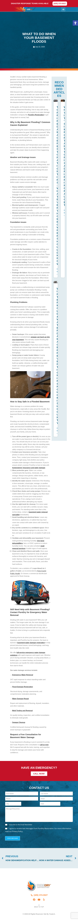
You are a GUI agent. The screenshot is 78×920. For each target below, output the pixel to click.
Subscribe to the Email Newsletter (20, 825)
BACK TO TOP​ (39, 907)
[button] (75, 23)
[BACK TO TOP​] (39, 905)
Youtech (52, 914)
